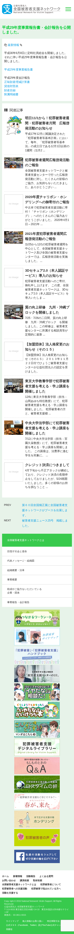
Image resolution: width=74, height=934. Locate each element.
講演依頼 (24, 880)
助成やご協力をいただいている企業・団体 (24, 591)
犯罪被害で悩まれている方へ (46, 888)
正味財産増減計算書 (17, 81)
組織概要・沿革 (15, 570)
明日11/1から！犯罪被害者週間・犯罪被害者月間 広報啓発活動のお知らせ (47, 123)
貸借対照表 (11, 86)
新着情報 (17, 876)
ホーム (5, 876)
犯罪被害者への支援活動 (14, 888)
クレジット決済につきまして (47, 465)
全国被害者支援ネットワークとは (19, 884)
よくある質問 (46, 876)
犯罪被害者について (50, 884)
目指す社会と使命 (17, 551)
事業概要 (12, 579)
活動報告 (30, 876)
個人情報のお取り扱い (32, 921)
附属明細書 (11, 94)
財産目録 (10, 90)
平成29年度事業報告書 (18, 69)
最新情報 (13, 45)
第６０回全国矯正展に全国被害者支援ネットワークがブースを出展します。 (45, 510)
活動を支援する (10, 892)
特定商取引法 (53, 921)
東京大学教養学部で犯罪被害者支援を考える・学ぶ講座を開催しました (47, 386)
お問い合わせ (9, 880)
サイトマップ (12, 921)
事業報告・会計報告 (18, 602)
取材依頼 (37, 880)
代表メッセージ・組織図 (20, 560)
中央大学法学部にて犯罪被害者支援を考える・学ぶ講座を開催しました (47, 428)
